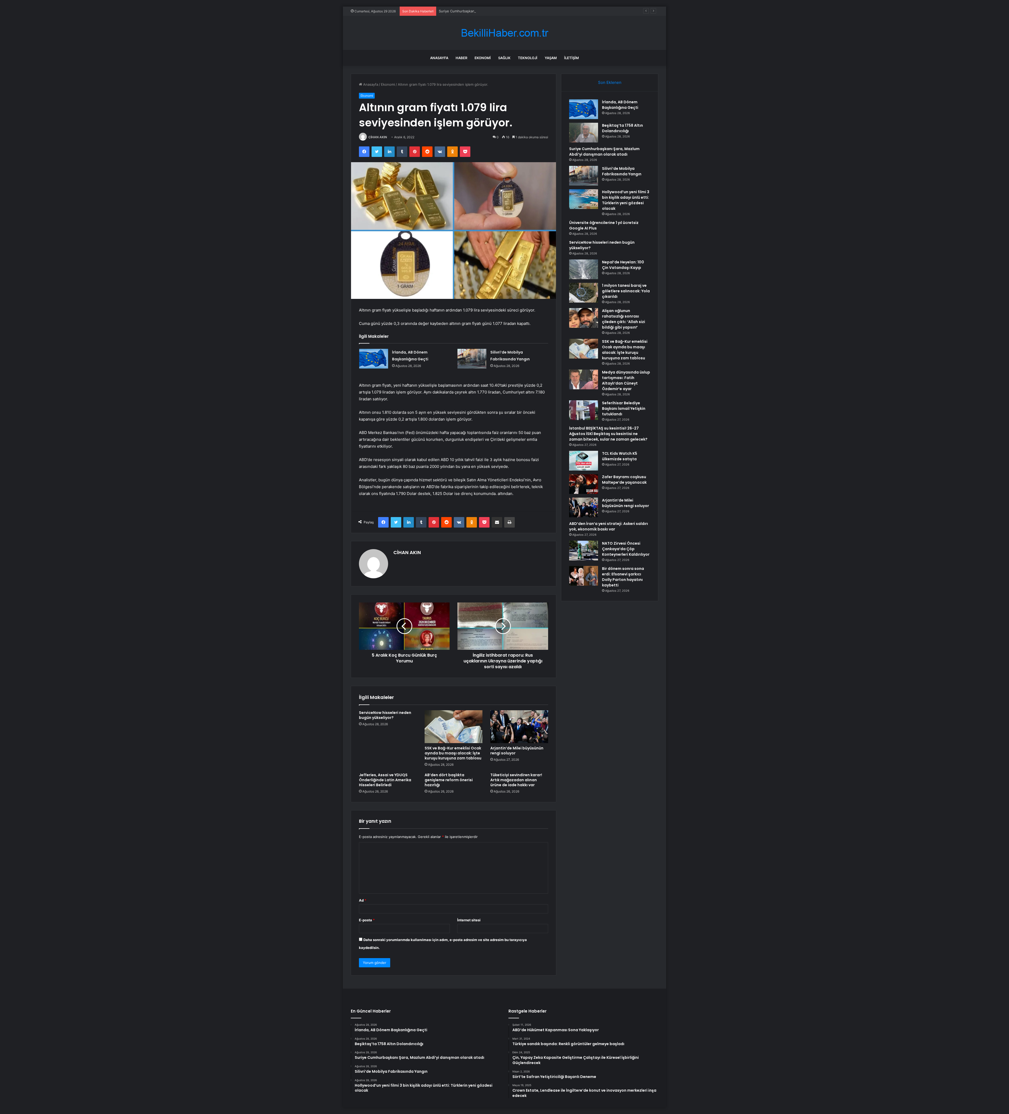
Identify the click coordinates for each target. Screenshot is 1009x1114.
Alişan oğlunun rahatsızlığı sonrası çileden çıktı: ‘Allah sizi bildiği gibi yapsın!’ (623, 319)
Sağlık (504, 58)
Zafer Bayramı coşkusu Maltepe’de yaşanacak (624, 479)
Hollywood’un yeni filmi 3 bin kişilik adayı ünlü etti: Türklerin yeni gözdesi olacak (625, 200)
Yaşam (551, 58)
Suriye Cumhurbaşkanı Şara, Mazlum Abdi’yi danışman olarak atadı (492, 11)
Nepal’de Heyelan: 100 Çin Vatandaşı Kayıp (623, 264)
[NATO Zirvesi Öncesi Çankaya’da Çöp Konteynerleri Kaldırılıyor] (583, 550)
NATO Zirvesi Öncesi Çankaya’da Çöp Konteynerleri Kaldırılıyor (626, 549)
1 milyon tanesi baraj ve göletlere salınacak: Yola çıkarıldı (626, 291)
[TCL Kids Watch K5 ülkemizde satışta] (583, 461)
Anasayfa (439, 58)
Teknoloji (527, 58)
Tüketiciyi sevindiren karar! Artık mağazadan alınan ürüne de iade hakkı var (516, 780)
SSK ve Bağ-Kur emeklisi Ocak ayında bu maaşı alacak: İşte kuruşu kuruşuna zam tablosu (453, 753)
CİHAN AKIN (377, 137)
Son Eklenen (609, 82)
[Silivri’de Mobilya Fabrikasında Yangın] (471, 359)
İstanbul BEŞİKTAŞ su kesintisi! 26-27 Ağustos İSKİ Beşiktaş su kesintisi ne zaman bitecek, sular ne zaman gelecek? (608, 434)
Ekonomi (483, 58)
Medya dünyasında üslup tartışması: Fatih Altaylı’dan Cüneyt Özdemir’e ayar (626, 380)
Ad (362, 900)
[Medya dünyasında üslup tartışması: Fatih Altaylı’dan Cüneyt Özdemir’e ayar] (583, 379)
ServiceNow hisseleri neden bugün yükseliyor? (385, 715)
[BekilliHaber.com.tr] (504, 33)
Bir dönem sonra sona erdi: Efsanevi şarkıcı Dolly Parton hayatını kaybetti (623, 577)
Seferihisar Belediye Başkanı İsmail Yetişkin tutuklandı (623, 408)
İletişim (571, 58)
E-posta (367, 920)
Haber (461, 58)
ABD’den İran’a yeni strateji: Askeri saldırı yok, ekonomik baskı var (608, 526)
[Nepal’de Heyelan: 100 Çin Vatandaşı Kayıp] (583, 269)
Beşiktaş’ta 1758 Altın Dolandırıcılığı (622, 128)
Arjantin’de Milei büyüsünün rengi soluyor (516, 750)
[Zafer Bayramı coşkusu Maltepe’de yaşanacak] (583, 484)
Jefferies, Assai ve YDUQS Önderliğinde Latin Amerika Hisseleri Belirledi (385, 780)
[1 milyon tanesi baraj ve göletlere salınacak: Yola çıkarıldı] (583, 293)
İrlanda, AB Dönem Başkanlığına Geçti (620, 104)
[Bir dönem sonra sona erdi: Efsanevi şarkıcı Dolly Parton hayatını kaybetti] (583, 576)
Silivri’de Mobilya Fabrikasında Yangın (621, 171)
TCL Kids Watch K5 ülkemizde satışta (619, 456)
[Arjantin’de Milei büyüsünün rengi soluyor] (519, 726)
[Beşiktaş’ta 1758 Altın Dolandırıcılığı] (583, 132)
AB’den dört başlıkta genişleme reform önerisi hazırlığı (449, 780)
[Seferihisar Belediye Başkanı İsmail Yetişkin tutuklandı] (583, 410)
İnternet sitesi (469, 920)
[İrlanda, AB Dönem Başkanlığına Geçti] (373, 359)
